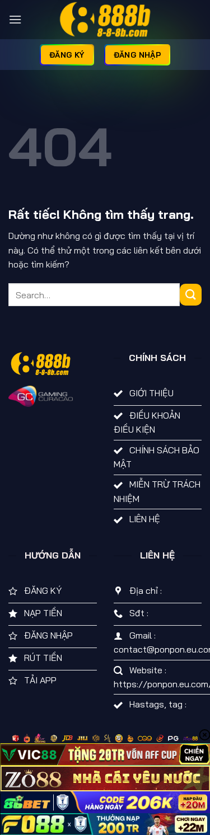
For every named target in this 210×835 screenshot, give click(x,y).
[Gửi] (191, 295)
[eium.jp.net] (105, 19)
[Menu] (15, 19)
